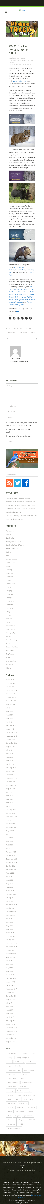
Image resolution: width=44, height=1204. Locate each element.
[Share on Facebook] (10, 318)
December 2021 (11, 817)
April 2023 (9, 761)
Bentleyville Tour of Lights (15, 545)
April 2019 (9, 929)
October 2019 (10, 908)
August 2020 (10, 873)
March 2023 (10, 764)
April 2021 (9, 845)
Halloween (9, 608)
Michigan (10, 1107)
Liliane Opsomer (16, 64)
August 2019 (10, 915)
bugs (9, 1066)
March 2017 (10, 1017)
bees (33, 1053)
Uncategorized (11, 661)
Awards (8, 534)
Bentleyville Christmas (13, 541)
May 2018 (9, 968)
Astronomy (10, 531)
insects (18, 1099)
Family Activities (27, 1082)
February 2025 (11, 683)
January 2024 (10, 729)
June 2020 (9, 880)
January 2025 (10, 687)
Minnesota (20, 1107)
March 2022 (10, 806)
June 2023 (9, 754)
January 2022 (10, 813)
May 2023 (9, 757)
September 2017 (11, 996)
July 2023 (9, 750)
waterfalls (32, 1120)
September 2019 (11, 912)
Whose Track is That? (20, 81)
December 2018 (11, 943)
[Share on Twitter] (14, 318)
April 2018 (9, 971)
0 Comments (27, 64)
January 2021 (10, 855)
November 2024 (11, 694)
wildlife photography (14, 1128)
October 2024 (10, 697)
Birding (8, 552)
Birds (8, 556)
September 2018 (11, 954)
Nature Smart (10, 626)
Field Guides (23, 1087)
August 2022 (10, 789)
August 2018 (10, 957)
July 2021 (9, 834)
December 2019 (11, 901)
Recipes (8, 636)
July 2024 (9, 708)
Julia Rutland (23, 1103)
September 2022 (11, 785)
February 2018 (11, 978)
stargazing (22, 1120)
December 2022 (11, 775)
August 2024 (10, 704)
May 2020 (9, 884)
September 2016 (11, 1038)
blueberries (31, 1062)
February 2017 (11, 1021)
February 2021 (11, 852)
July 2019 (9, 919)
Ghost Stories (10, 601)
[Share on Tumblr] (26, 318)
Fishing (8, 587)
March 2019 (10, 933)
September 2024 (11, 701)
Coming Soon (10, 563)
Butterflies (18, 1066)
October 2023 (10, 739)
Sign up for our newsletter (21, 1170)
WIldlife (33, 333)
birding (10, 1058)
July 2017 (9, 1003)
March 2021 (10, 848)
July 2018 (9, 961)
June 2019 (9, 922)
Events (8, 580)
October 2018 (10, 950)
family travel (12, 1087)
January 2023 (10, 771)
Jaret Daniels (11, 1103)
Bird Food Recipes (12, 548)
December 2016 (11, 1028)
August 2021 (10, 831)
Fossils (19, 1091)
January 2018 (10, 982)
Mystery (9, 619)
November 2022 (11, 778)
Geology (9, 598)
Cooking (9, 570)
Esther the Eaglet (13, 1082)
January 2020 (10, 898)
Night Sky (30, 1112)
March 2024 (10, 722)
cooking (25, 1074)
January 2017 (10, 1024)
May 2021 (9, 841)
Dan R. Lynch (24, 1078)
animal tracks (18, 328)
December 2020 (11, 859)
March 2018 (10, 975)
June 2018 (9, 964)
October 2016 (10, 1035)
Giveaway (9, 605)
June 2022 (9, 796)
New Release (10, 629)
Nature (24, 60)
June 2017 (9, 1006)
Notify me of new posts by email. (20, 436)
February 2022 (11, 810)
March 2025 (10, 680)
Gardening (9, 594)
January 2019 (10, 940)
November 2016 (11, 1031)
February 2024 (11, 725)
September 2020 (11, 869)
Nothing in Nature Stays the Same (18, 498)
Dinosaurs (9, 577)
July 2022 (9, 792)
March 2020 (10, 891)
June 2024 (9, 711)
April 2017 (9, 1013)
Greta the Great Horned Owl (26, 1095)
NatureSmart (11, 333)
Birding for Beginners (22, 1058)
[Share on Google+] (18, 318)
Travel (8, 657)
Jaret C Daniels (28, 1099)
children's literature (14, 1070)
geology (28, 1091)
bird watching (19, 1062)
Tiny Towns (10, 654)
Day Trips (9, 573)
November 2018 (11, 947)
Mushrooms (31, 1107)
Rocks (8, 643)
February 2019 (11, 936)
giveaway (10, 1095)
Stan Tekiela (29, 60)
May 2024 (9, 715)
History (8, 615)
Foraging (9, 591)
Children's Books (16, 60)
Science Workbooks (13, 647)
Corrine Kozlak (12, 1078)
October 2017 (10, 992)
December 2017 (11, 985)
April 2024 (9, 718)
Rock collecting (11, 640)
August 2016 (10, 1042)
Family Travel (10, 584)
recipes (17, 1116)
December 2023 (11, 732)
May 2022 (9, 799)
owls (9, 1116)
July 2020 (9, 876)
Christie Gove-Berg (13, 1074)
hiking (8, 612)
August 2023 (10, 747)
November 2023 (11, 736)
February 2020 (11, 894)
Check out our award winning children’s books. (22, 1163)
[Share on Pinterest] (30, 318)
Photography (10, 633)
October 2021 (10, 824)
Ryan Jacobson (28, 1116)
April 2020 (9, 887)
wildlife (12, 62)
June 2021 (9, 838)
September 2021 (11, 827)
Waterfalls (9, 664)
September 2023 (11, 743)
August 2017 (10, 999)
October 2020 (10, 866)
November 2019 (11, 905)
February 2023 (11, 768)
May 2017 (9, 1010)
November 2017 (11, 989)
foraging (10, 1091)
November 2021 (11, 820)
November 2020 (11, 862)
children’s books (29, 1070)
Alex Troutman (12, 1053)
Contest (8, 566)
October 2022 (10, 782)
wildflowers (11, 1124)
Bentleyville (10, 538)
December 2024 (11, 690)
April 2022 (9, 803)
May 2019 (9, 926)
